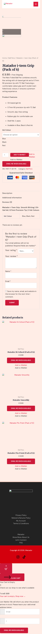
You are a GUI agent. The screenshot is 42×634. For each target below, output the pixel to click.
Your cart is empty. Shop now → (12, 596)
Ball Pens (11, 58)
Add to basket (20, 155)
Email (8, 281)
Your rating (11, 250)
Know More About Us (21, 537)
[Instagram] (18, 557)
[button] (21, 365)
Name (8, 271)
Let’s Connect (21, 540)
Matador (21, 534)
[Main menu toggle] (35, 4)
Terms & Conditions (21, 523)
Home (4, 58)
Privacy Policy (21, 515)
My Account (21, 521)
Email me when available (16, 164)
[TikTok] (24, 557)
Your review (11, 256)
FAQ (21, 543)
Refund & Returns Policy (21, 518)
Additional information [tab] (12, 198)
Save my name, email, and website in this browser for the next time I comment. (20, 294)
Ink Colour (6, 130)
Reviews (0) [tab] (7, 202)
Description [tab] (7, 193)
